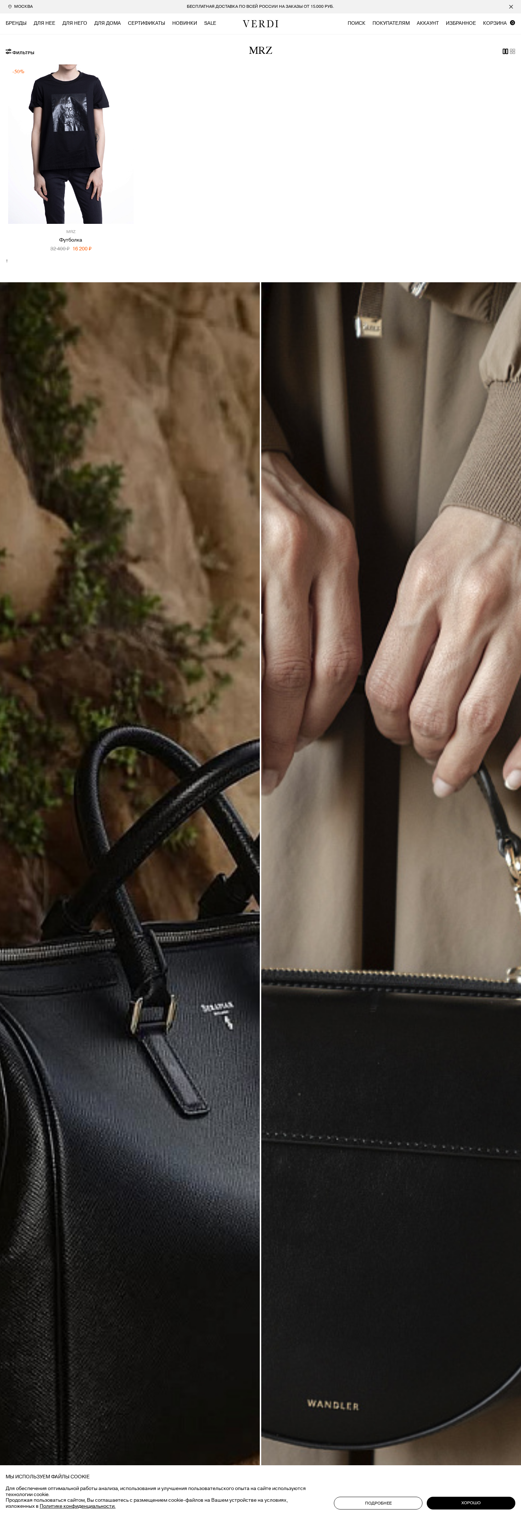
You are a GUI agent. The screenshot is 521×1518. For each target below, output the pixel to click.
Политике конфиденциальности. (78, 1506)
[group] (260, 6)
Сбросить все (142, 58)
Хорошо (471, 1503)
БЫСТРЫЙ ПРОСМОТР (71, 212)
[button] (18, 150)
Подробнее (378, 1503)
